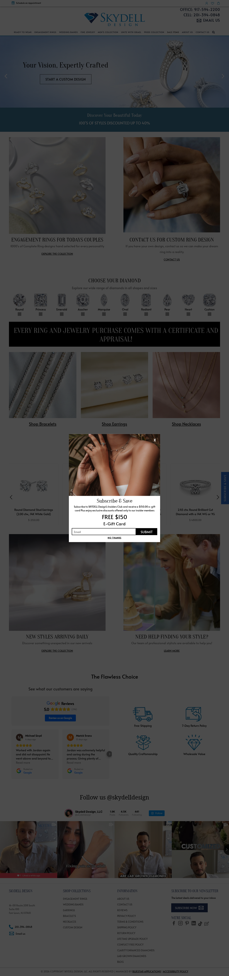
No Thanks (114, 537)
